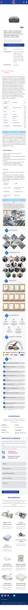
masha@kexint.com (19, 427)
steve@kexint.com (13, 458)
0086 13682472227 (21, 432)
